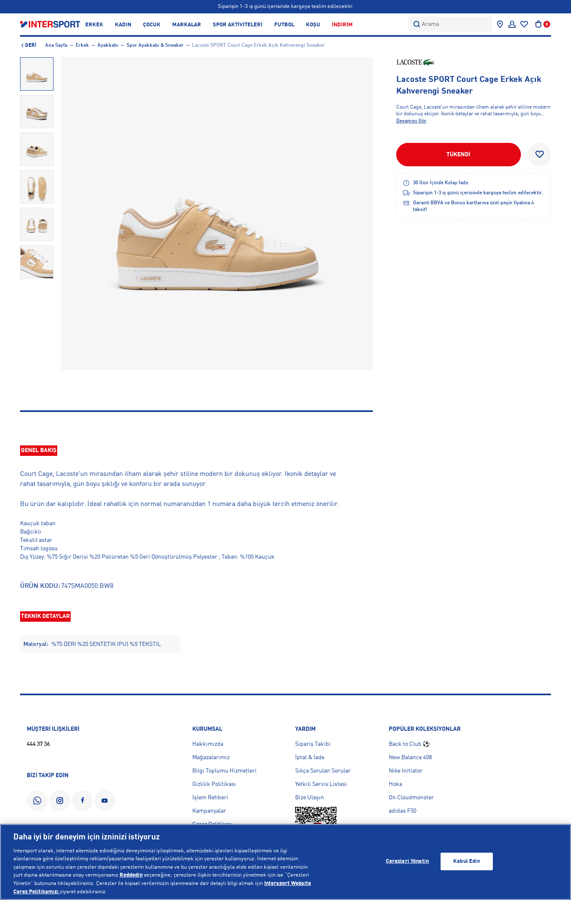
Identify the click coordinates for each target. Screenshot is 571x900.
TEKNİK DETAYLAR (45, 616)
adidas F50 (402, 811)
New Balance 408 (410, 757)
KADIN (123, 25)
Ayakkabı (107, 45)
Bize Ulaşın (309, 798)
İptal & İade (309, 757)
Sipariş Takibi (313, 744)
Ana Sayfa (56, 45)
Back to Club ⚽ (409, 744)
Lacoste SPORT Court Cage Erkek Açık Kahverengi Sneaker (258, 45)
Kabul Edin (466, 861)
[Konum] (500, 24)
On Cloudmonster (411, 798)
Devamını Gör (411, 121)
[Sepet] (538, 24)
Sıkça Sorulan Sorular (323, 771)
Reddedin (131, 875)
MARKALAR (186, 25)
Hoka (395, 784)
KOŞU (313, 25)
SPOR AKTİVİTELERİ (238, 25)
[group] (37, 74)
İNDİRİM (342, 25)
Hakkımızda (207, 744)
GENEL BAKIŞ (38, 450)
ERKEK (94, 25)
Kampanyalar (209, 811)
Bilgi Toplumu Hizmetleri (224, 771)
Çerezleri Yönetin (407, 861)
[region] (285, 862)
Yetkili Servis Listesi (321, 784)
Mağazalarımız (210, 757)
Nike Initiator (406, 771)
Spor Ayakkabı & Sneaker (155, 45)
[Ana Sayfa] (50, 24)
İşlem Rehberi (210, 798)
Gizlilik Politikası (214, 784)
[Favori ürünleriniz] (524, 24)
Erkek (82, 45)
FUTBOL (284, 25)
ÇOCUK (152, 25)
